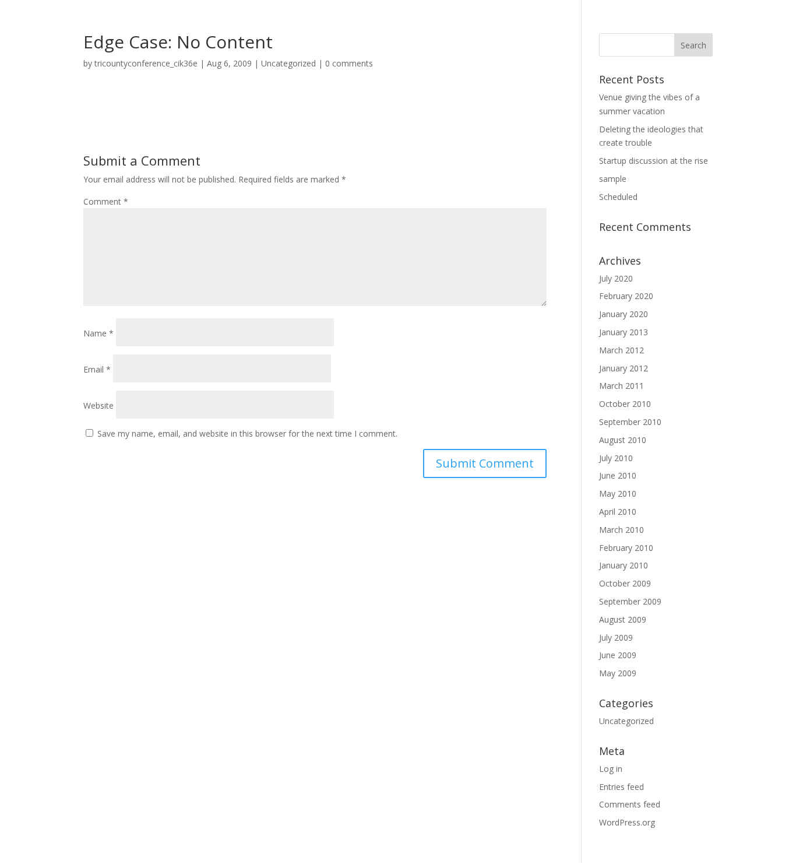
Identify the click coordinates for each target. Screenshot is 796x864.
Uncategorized (288, 63)
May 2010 (617, 493)
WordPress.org (627, 822)
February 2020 (626, 295)
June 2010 (617, 475)
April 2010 (617, 511)
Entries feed (621, 786)
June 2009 (617, 655)
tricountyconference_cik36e (146, 63)
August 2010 (622, 439)
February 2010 (626, 547)
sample (612, 178)
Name (98, 333)
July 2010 (616, 457)
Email (97, 369)
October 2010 (625, 403)
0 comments (349, 63)
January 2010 (623, 565)
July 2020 (616, 278)
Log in (610, 768)
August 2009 (622, 619)
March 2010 (621, 529)
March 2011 (621, 385)
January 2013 (623, 332)
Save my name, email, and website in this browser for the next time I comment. (247, 433)
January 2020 (623, 313)
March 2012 (621, 350)
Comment (105, 201)
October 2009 (625, 583)
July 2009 (616, 637)
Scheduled (618, 196)
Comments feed (629, 804)
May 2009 (617, 673)
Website (98, 405)
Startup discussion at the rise (653, 160)
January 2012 (623, 368)
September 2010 (630, 421)
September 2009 (630, 601)
